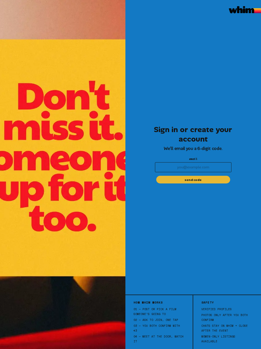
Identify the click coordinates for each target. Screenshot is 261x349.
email (193, 159)
